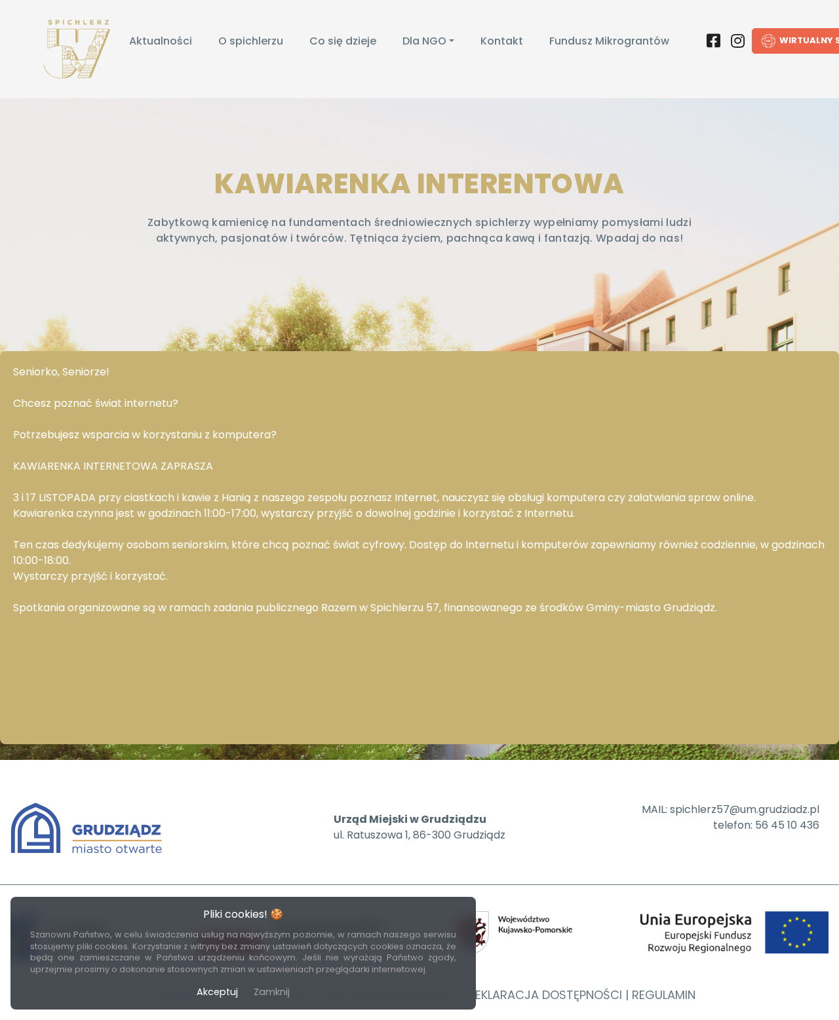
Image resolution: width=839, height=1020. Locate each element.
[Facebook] (713, 43)
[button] (428, 41)
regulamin (663, 995)
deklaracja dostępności (544, 995)
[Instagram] (738, 43)
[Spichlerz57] (78, 49)
